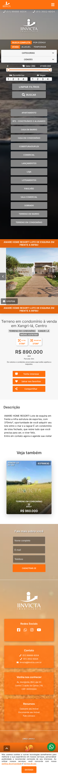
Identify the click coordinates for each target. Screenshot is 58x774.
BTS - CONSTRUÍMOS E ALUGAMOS (29, 121)
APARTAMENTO (29, 112)
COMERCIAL (29, 154)
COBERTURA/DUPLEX (29, 146)
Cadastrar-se (29, 568)
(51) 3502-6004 (45, 11)
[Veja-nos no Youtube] (39, 630)
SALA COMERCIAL (29, 197)
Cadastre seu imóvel (29, 709)
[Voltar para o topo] (7, 748)
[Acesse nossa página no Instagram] (32, 630)
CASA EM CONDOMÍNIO (29, 138)
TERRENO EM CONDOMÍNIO (29, 222)
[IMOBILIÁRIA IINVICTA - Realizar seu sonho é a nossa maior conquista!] (29, 26)
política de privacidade (12, 763)
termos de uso (30, 763)
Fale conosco (29, 716)
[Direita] (55, 276)
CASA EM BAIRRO (29, 129)
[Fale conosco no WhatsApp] (25, 630)
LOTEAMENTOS (29, 180)
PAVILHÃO (29, 188)
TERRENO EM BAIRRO (29, 214)
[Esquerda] (3, 276)
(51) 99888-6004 (16, 11)
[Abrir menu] (53, 5)
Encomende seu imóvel (29, 712)
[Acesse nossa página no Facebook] (18, 630)
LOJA (29, 171)
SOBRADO (29, 205)
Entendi (29, 769)
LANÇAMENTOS (29, 163)
